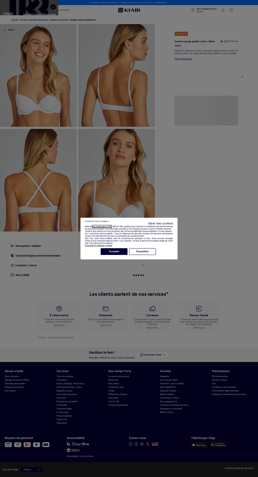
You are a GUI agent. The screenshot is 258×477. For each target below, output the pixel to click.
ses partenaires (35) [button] (101, 226)
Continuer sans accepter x (97, 221)
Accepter (114, 251)
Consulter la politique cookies (98, 245)
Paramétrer (142, 251)
